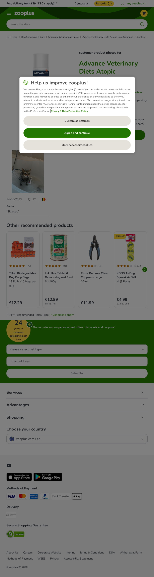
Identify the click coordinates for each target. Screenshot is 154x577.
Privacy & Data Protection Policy (69, 111)
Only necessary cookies (77, 145)
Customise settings (77, 121)
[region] (77, 115)
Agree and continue (77, 133)
